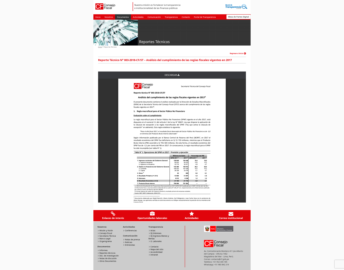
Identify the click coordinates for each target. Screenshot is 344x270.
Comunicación (154, 17)
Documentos (123, 17)
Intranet (154, 254)
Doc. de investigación (109, 255)
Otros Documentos (107, 261)
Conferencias (131, 230)
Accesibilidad (156, 252)
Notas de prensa (132, 239)
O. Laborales (156, 241)
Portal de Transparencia (205, 17)
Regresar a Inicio (236, 53)
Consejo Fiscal (105, 233)
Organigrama (105, 241)
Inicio (98, 17)
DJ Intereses (155, 233)
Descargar (171, 75)
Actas (152, 230)
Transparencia (171, 17)
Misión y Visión (106, 230)
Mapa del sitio (156, 249)
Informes (103, 250)
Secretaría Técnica (107, 236)
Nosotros (109, 17)
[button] (238, 17)
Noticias (128, 242)
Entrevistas (130, 245)
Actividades (138, 17)
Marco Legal (104, 238)
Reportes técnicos (107, 253)
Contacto (186, 17)
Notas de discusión (108, 258)
